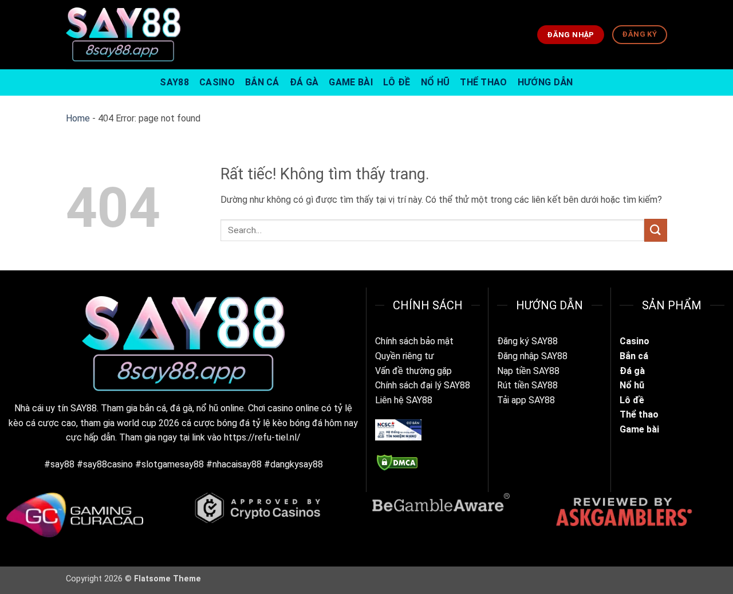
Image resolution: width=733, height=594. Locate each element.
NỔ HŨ (435, 82)
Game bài (639, 429)
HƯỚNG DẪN (545, 82)
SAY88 (174, 82)
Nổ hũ (632, 385)
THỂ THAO (483, 82)
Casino (634, 341)
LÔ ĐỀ (397, 82)
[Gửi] (655, 230)
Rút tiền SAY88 (527, 385)
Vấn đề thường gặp (413, 370)
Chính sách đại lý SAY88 (422, 385)
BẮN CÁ (262, 82)
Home (78, 118)
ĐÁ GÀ (304, 82)
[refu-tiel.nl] (123, 34)
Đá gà (633, 370)
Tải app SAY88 (526, 400)
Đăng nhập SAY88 (532, 356)
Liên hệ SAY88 (403, 400)
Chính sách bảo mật (414, 341)
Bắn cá (634, 356)
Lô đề (632, 400)
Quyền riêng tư (404, 356)
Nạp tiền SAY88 (528, 370)
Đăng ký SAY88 (527, 341)
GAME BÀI (351, 82)
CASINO (217, 82)
